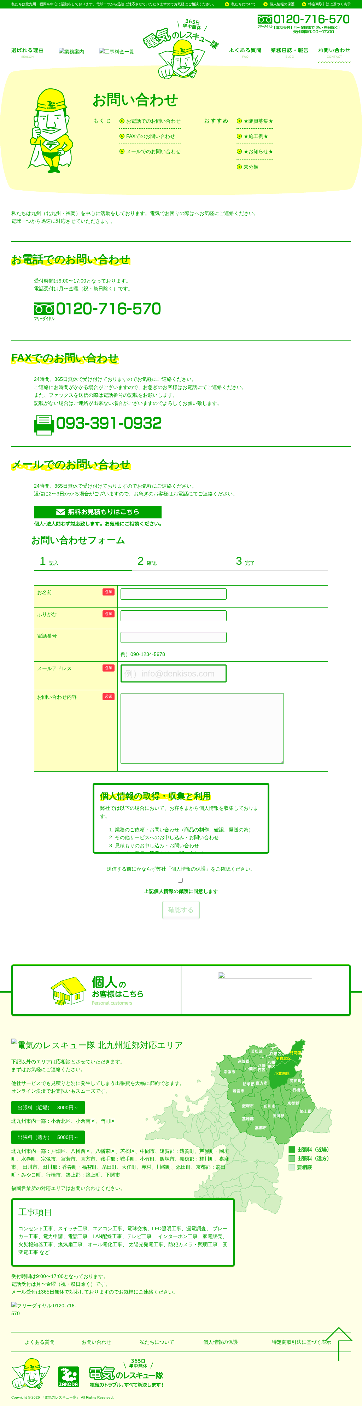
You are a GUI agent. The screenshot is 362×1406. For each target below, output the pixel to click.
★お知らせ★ (258, 151)
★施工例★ (256, 136)
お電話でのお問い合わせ (153, 121)
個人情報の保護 (282, 4)
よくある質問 (39, 1342)
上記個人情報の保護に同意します (181, 891)
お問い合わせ (96, 1342)
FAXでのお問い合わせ (150, 136)
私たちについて (243, 4)
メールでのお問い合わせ (153, 151)
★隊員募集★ (258, 121)
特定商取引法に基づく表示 (329, 4)
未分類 (251, 167)
